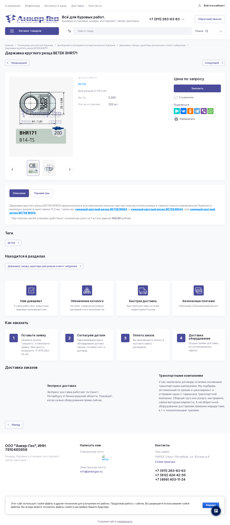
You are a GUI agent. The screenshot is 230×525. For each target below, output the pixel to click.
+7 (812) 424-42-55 (170, 475)
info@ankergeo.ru (91, 471)
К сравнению (186, 97)
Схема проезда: (165, 461)
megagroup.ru (124, 521)
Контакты (95, 5)
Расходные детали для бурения (35, 45)
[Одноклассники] (190, 111)
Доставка (77, 5)
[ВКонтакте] (183, 111)
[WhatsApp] (210, 111)
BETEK (82, 84)
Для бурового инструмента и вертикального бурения (86, 45)
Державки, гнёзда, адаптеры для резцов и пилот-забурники (152, 45)
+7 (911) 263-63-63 (164, 19)
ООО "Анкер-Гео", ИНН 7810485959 (25, 448)
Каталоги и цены (55, 5)
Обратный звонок (210, 19)
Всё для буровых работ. (83, 17)
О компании (12, 5)
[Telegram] (197, 111)
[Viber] (204, 111)
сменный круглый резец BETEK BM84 (101, 209)
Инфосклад (32, 5)
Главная (9, 45)
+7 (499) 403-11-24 (170, 479)
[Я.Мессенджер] (177, 111)
